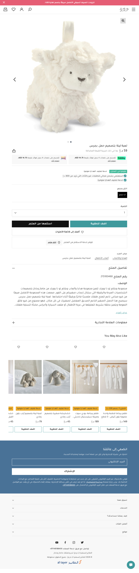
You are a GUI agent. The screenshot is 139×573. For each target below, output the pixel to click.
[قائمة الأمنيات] (104, 347)
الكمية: (123, 206)
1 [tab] (71, 142)
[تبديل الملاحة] (134, 9)
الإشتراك (69, 471)
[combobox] (69, 213)
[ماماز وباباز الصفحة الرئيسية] (124, 10)
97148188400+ (69, 485)
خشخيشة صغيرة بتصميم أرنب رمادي (57, 415)
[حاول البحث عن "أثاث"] (30, 9)
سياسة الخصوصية (94, 482)
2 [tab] (68, 142)
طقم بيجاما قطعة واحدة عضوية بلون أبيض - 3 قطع (114, 415)
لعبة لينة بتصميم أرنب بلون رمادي (29, 415)
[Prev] (124, 79)
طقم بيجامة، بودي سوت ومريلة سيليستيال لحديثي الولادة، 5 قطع (86, 415)
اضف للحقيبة (113, 429)
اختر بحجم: (122, 189)
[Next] (14, 79)
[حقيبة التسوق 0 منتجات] (5, 9)
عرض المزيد (121, 313)
